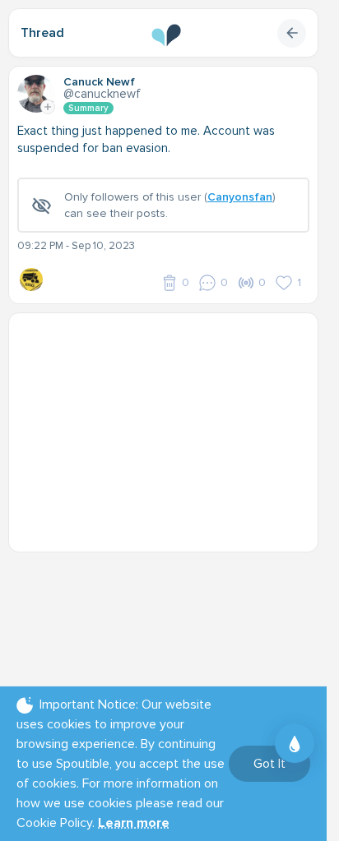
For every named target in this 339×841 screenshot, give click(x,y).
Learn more (134, 823)
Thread (42, 32)
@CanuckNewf (102, 93)
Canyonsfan (239, 197)
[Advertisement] (169, 424)
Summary (88, 108)
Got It (269, 764)
